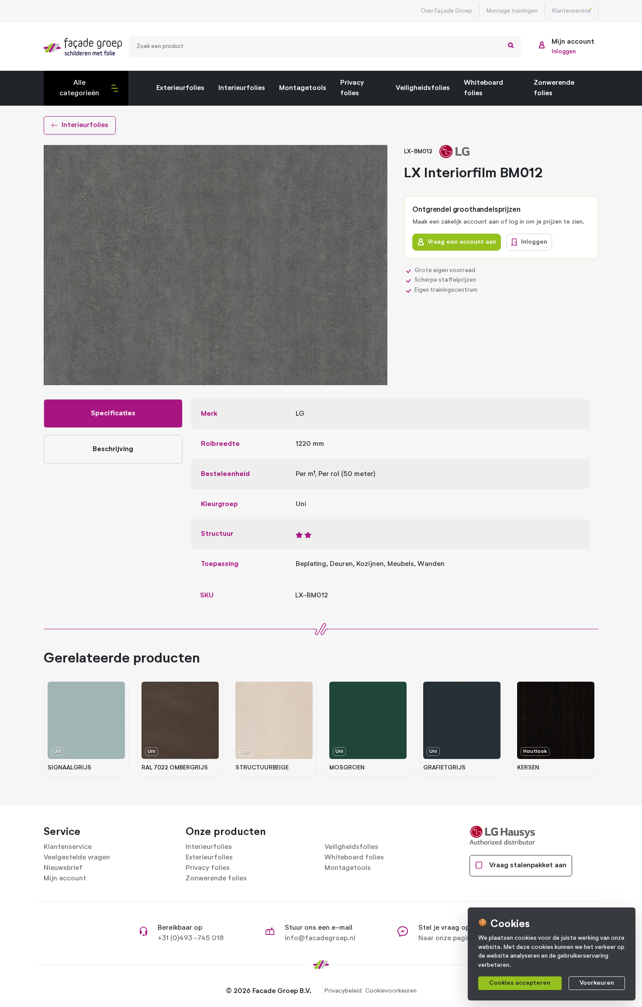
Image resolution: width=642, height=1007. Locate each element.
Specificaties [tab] (113, 413)
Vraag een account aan (462, 242)
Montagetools (302, 88)
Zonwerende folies (554, 88)
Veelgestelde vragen (77, 857)
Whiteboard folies (483, 88)
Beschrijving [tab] (113, 449)
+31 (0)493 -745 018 (191, 938)
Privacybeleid (343, 991)
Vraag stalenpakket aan (527, 865)
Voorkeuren (597, 983)
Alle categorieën (74, 92)
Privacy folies (352, 88)
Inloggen (534, 242)
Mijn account (65, 878)
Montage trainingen (512, 11)
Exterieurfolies (180, 88)
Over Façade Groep (446, 11)
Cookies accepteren (519, 983)
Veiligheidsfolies (423, 88)
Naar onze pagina (446, 938)
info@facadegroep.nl (320, 938)
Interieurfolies (241, 88)
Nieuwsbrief (63, 868)
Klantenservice (571, 11)
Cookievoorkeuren (391, 991)
